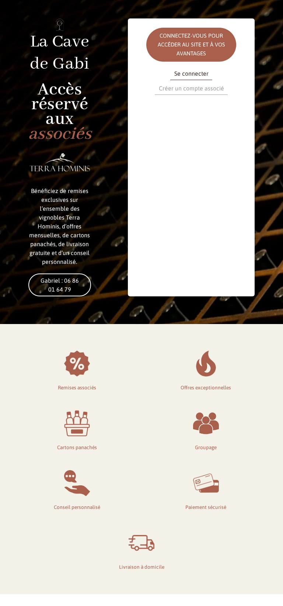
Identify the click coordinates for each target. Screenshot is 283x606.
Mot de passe (161, 141)
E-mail (153, 109)
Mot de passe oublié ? (191, 225)
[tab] (191, 74)
